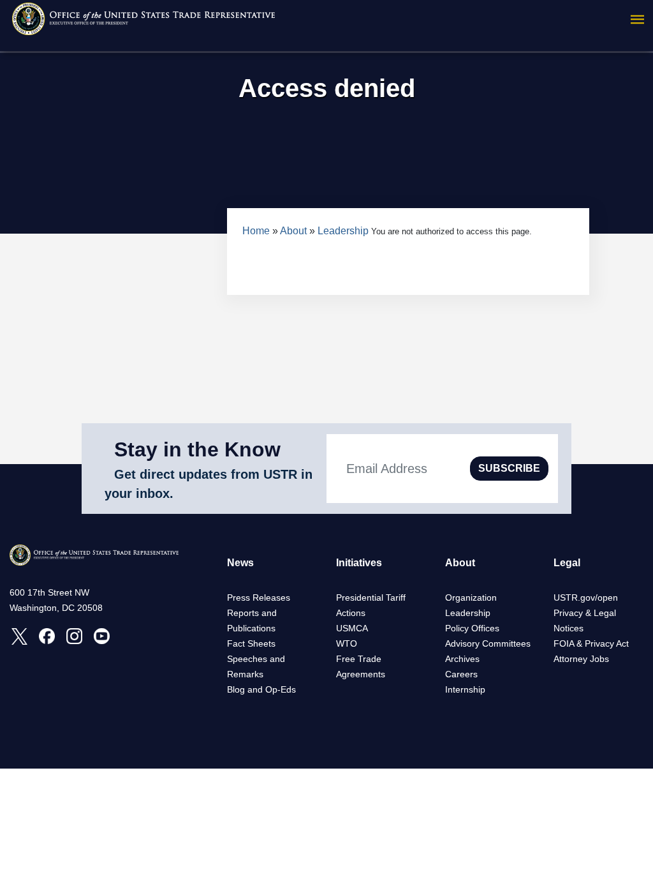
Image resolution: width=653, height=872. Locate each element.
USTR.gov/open (586, 597)
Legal (567, 562)
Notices (568, 628)
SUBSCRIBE (509, 468)
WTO (346, 643)
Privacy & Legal (585, 613)
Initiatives (359, 562)
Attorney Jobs (581, 659)
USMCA (352, 628)
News (240, 562)
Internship (465, 689)
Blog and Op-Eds (261, 689)
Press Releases (258, 597)
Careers (461, 674)
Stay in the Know (197, 449)
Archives (462, 659)
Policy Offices (472, 628)
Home (256, 230)
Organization (471, 597)
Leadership (343, 230)
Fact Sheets (251, 643)
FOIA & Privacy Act (591, 643)
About (293, 230)
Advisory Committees (488, 643)
